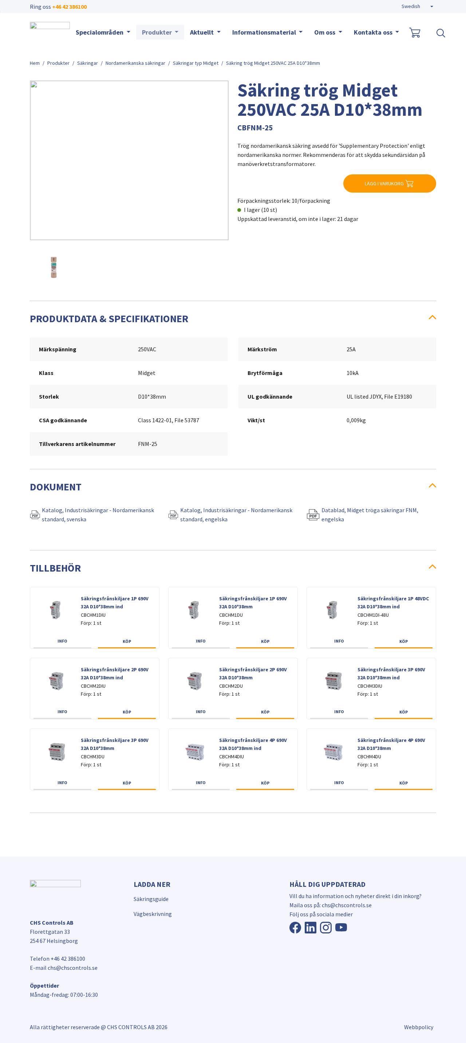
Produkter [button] (157, 32)
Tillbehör (55, 567)
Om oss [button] (325, 32)
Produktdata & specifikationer (109, 318)
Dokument (56, 486)
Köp (127, 641)
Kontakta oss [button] (374, 32)
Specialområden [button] (100, 32)
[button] (417, 6)
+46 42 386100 (69, 6)
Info (62, 641)
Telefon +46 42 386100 (57, 958)
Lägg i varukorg (384, 183)
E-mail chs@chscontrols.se (64, 967)
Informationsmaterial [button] (264, 32)
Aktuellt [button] (202, 32)
